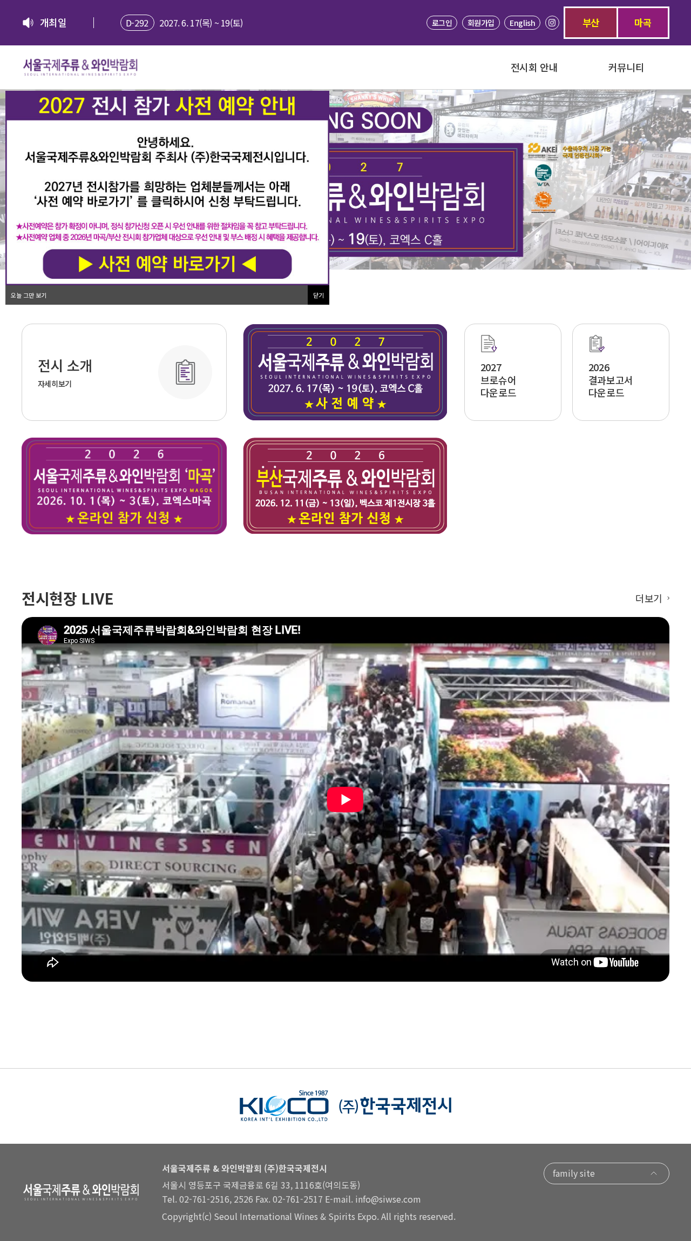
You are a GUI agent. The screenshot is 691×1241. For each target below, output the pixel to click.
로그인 (442, 22)
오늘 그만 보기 (28, 295)
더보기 (648, 598)
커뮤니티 (626, 67)
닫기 (318, 295)
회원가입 (481, 22)
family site (574, 1172)
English (522, 22)
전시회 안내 (534, 67)
